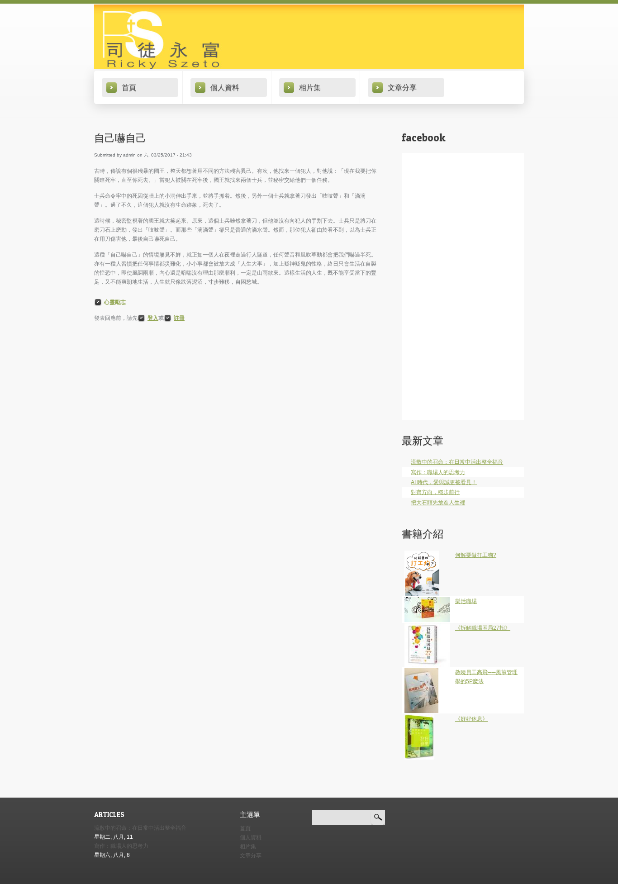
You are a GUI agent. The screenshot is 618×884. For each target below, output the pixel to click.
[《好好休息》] (419, 719)
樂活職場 (466, 601)
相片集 (310, 87)
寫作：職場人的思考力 (438, 472)
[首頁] (309, 37)
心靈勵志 (115, 302)
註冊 (179, 318)
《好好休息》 (471, 719)
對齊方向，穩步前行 (435, 492)
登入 (152, 318)
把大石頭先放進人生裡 (438, 502)
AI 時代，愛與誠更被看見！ (444, 482)
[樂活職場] (427, 601)
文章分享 (402, 87)
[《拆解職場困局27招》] (427, 628)
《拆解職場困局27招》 (482, 628)
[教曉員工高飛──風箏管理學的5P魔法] (421, 672)
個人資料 (224, 87)
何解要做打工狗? (475, 555)
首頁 (129, 87)
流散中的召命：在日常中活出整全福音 (457, 462)
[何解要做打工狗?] (421, 555)
